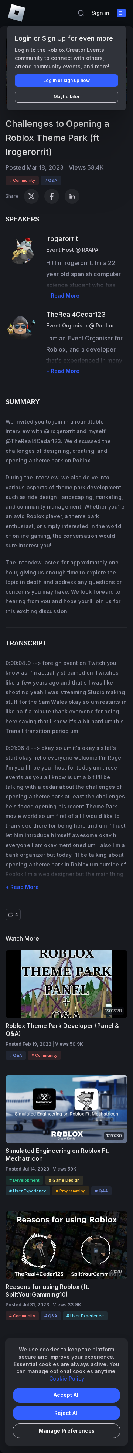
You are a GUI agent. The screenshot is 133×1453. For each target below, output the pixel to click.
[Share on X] (31, 196)
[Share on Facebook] (51, 196)
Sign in (100, 13)
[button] (81, 13)
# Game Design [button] (64, 1180)
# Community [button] (22, 180)
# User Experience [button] (28, 1191)
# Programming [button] (71, 1191)
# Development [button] (24, 1180)
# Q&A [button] (50, 180)
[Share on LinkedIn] (72, 196)
